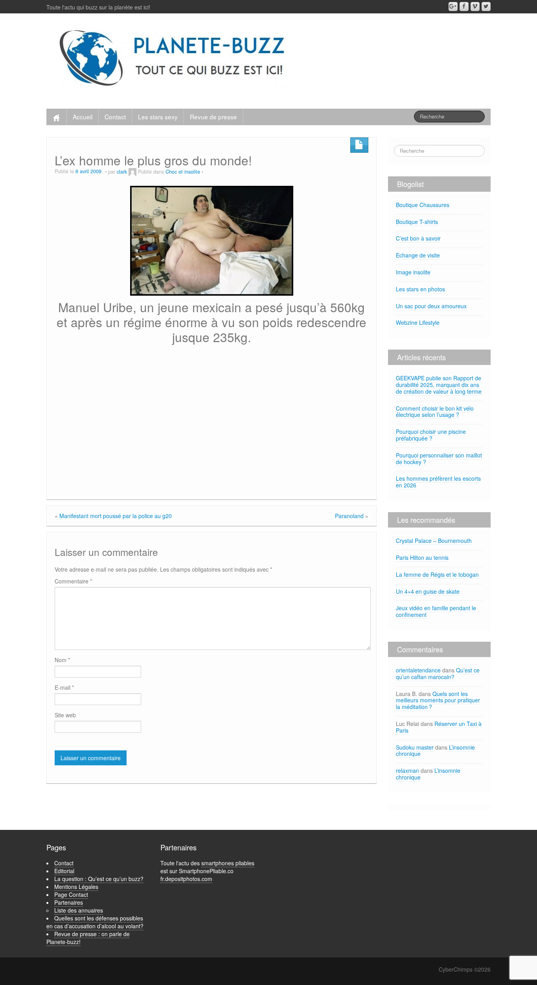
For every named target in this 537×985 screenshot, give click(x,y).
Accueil (82, 116)
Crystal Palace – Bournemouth (434, 540)
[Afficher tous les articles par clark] (132, 171)
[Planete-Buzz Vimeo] (475, 6)
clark (122, 171)
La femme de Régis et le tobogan (437, 574)
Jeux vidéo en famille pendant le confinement (436, 611)
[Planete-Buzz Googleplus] (453, 6)
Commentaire (73, 581)
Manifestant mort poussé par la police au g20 (115, 516)
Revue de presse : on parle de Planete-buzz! (88, 938)
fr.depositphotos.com (186, 879)
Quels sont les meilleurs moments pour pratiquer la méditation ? (438, 700)
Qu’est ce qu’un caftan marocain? (438, 673)
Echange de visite (418, 255)
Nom (62, 660)
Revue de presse (213, 116)
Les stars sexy (158, 116)
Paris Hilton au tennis (422, 557)
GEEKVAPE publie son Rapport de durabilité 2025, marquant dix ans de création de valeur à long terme (439, 384)
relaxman (407, 770)
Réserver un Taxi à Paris (439, 727)
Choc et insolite (183, 171)
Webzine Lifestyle (418, 322)
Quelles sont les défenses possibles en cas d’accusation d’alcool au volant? (94, 922)
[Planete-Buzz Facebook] (464, 6)
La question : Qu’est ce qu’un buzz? (98, 879)
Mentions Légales (76, 887)
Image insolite (413, 272)
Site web (65, 715)
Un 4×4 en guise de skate (428, 591)
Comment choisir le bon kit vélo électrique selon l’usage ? (435, 411)
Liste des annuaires (78, 910)
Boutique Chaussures (422, 205)
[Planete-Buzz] (173, 59)
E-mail (64, 687)
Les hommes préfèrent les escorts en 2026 (438, 481)
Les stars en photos (420, 289)
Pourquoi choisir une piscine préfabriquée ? (431, 435)
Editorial (64, 871)
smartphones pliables (227, 863)
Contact (115, 116)
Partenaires (68, 902)
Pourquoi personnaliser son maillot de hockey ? (439, 458)
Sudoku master (415, 747)
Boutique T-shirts (417, 222)
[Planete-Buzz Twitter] (486, 6)
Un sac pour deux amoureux (431, 306)
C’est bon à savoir (418, 238)
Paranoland (349, 516)
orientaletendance (418, 670)
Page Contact (71, 894)
